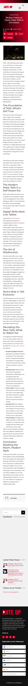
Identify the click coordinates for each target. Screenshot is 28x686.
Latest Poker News (11, 560)
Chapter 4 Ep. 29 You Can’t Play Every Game (15, 564)
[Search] (23, 512)
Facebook (7, 517)
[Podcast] (10, 637)
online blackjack (15, 218)
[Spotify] (13, 637)
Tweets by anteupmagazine (10, 592)
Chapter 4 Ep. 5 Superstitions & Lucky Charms (15, 581)
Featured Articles (14, 15)
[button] (23, 5)
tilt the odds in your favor (16, 346)
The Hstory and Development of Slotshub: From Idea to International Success (15, 572)
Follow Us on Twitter (12, 588)
